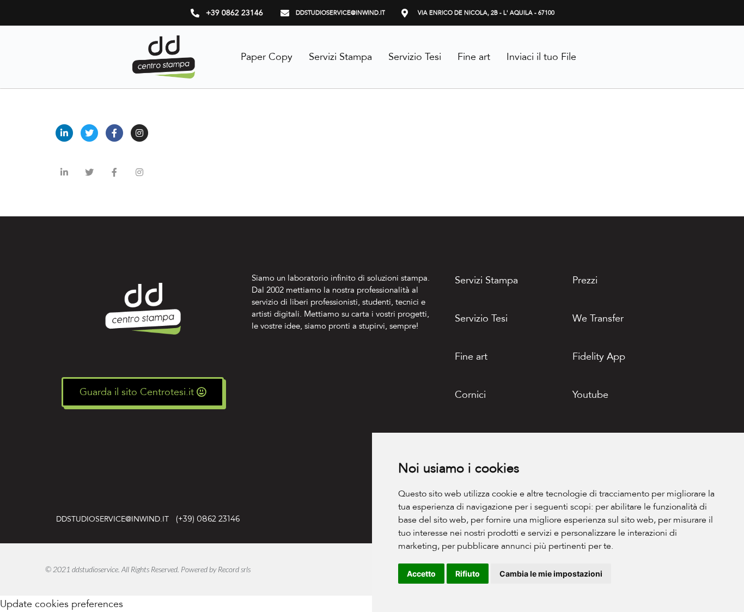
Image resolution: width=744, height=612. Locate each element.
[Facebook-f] (114, 133)
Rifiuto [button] (467, 573)
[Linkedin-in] (64, 133)
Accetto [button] (421, 573)
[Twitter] (89, 133)
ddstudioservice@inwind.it (114, 519)
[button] (143, 392)
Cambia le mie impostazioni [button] (550, 573)
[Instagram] (139, 133)
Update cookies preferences (61, 604)
